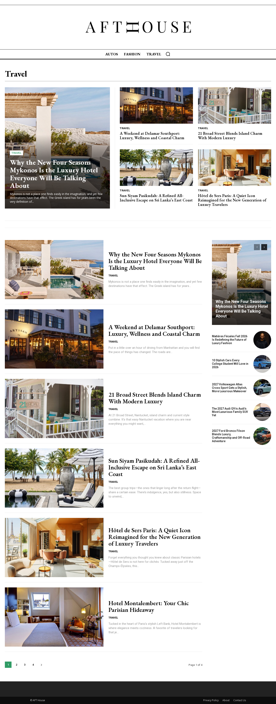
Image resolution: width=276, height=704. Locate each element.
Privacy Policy (211, 700)
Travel (16, 152)
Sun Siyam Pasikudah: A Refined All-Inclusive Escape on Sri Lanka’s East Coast (156, 198)
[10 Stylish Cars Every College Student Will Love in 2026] (262, 364)
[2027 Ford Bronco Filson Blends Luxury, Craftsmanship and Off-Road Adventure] (262, 436)
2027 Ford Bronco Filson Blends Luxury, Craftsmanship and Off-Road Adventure (231, 436)
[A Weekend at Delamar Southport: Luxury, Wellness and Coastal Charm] (156, 105)
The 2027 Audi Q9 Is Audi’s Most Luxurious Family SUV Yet (230, 412)
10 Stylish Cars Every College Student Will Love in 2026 (230, 364)
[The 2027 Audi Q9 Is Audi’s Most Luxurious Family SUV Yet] (262, 412)
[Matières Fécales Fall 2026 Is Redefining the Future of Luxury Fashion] (262, 340)
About (226, 700)
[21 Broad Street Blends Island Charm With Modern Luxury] (234, 105)
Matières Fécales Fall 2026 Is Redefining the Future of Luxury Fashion (229, 340)
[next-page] (41, 665)
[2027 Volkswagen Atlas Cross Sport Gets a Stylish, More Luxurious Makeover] (262, 388)
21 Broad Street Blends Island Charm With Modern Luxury (230, 135)
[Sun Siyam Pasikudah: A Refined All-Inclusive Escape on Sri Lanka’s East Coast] (156, 167)
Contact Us (239, 700)
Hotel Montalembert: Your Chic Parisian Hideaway (149, 606)
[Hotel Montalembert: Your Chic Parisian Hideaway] (54, 617)
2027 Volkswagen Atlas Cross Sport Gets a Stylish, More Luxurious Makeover (229, 388)
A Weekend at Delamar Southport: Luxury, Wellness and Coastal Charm (152, 135)
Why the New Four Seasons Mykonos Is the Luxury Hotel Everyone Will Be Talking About (54, 174)
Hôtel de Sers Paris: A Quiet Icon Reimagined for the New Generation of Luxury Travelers (232, 200)
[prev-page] (257, 247)
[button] (168, 54)
